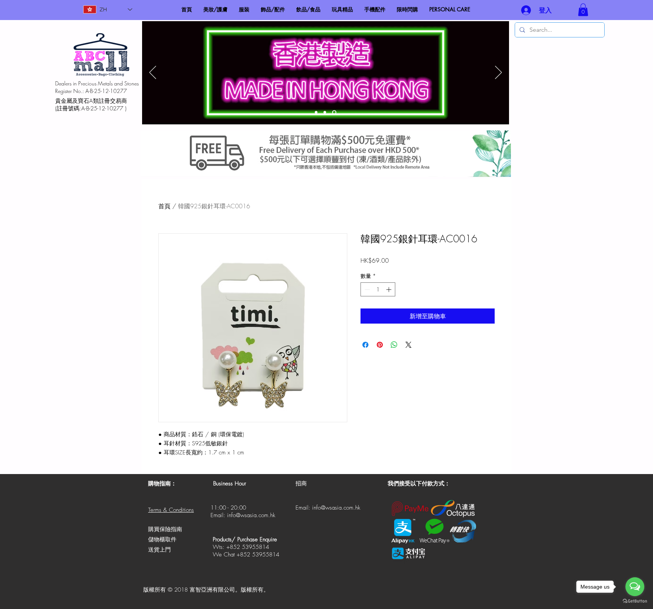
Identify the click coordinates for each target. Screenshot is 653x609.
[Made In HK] (334, 112)
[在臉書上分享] (365, 344)
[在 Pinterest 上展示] (379, 344)
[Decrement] (366, 289)
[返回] (152, 73)
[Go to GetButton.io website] (635, 601)
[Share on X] (408, 344)
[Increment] (389, 289)
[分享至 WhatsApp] (394, 344)
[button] (583, 9)
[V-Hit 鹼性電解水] (324, 112)
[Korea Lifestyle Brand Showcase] (316, 112)
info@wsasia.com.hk (251, 515)
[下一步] (498, 73)
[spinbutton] (378, 289)
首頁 (164, 206)
